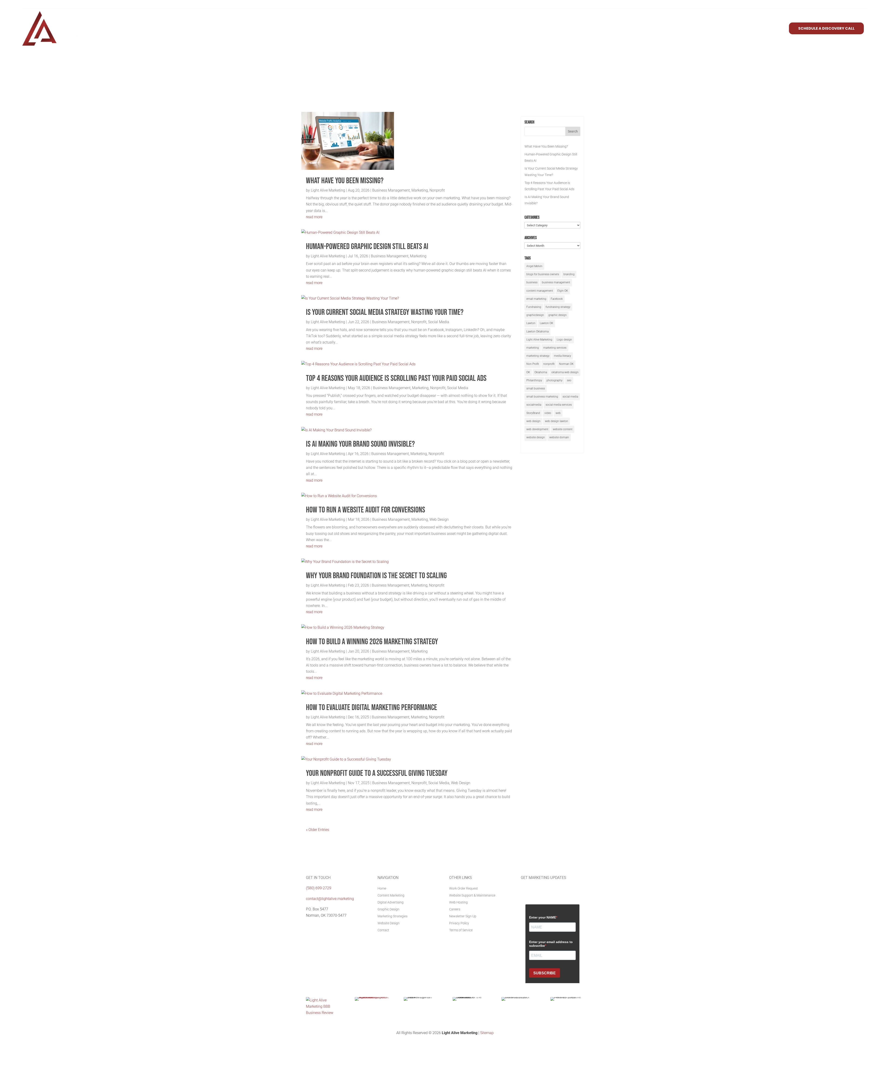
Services (708, 28)
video (547, 413)
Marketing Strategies (392, 916)
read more (314, 217)
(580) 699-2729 (318, 888)
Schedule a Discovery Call (826, 28)
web (558, 413)
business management (556, 282)
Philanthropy (534, 380)
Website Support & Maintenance (472, 895)
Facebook (557, 298)
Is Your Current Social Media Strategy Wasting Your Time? (385, 312)
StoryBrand (533, 413)
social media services (559, 404)
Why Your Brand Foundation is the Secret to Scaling (376, 576)
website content (562, 429)
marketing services (554, 347)
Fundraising (533, 307)
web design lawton (556, 421)
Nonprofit (437, 190)
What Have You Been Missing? (345, 181)
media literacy (562, 355)
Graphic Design (388, 909)
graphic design (557, 315)
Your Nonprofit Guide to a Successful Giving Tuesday (377, 773)
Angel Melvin (534, 266)
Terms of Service (461, 930)
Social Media (438, 322)
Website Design (389, 923)
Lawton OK (546, 323)
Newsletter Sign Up (462, 916)
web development (537, 429)
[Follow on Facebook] (309, 926)
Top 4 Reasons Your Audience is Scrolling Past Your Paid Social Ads (396, 378)
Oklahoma (540, 372)
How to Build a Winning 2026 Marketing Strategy (372, 642)
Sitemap (487, 1033)
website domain (559, 437)
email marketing (536, 298)
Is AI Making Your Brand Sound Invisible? (360, 444)
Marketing (419, 190)
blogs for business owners (542, 274)
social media (570, 396)
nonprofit (549, 364)
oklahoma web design (564, 372)
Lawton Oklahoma (537, 331)
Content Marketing (391, 895)
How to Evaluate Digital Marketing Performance (371, 708)
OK (528, 372)
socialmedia (533, 404)
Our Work (772, 28)
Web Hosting (458, 902)
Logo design (564, 339)
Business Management (391, 190)
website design (535, 437)
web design (533, 421)
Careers (454, 909)
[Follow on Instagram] (328, 926)
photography (555, 380)
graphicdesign (535, 315)
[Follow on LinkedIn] (319, 926)
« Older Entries (317, 829)
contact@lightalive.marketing (330, 899)
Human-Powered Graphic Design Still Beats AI (367, 247)
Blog (751, 28)
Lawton (530, 323)
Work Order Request (463, 888)
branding (569, 274)
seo (569, 380)
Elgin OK (562, 290)
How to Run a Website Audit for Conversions (365, 510)
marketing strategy (538, 355)
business (531, 282)
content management (539, 290)
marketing (532, 347)
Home (382, 888)
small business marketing (542, 396)
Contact (383, 930)
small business (535, 388)
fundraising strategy (558, 307)
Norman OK (566, 364)
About (733, 28)
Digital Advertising (391, 902)
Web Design (439, 519)
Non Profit (532, 364)
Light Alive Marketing (328, 190)
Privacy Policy (459, 923)
